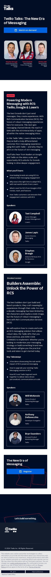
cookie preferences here (18, 563)
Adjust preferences (37, 571)
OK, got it (13, 571)
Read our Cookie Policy (8, 574)
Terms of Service (34, 567)
